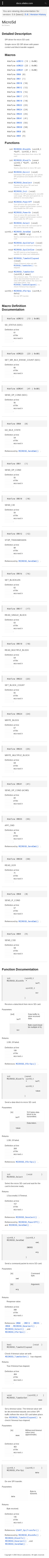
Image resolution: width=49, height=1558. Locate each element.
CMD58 (19, 127)
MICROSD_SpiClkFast (25, 243)
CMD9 (19, 136)
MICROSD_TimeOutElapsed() (26, 285)
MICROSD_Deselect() (27, 1217)
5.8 (27, 14)
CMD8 (19, 131)
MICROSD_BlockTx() (15, 1538)
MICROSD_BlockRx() (29, 1535)
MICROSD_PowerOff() (30, 1222)
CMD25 (19, 114)
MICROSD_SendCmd (23, 231)
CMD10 (19, 83)
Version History (38, 14)
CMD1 (19, 78)
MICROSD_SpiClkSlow (25, 249)
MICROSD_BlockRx (23, 149)
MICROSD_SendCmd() (29, 451)
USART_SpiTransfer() (28, 1530)
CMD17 (19, 96)
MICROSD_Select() (15, 1329)
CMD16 (19, 92)
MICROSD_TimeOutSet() (24, 265)
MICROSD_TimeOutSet (24, 271)
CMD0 (19, 74)
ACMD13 (20, 61)
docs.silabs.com (24, 3)
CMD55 (19, 122)
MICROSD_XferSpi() (26, 1064)
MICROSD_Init (21, 191)
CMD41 (19, 118)
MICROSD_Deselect (23, 182)
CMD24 (19, 109)
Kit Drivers (6, 25)
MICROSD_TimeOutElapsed (26, 258)
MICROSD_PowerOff (23, 202)
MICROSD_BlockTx (23, 160)
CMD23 (19, 105)
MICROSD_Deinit (22, 172)
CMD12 (19, 87)
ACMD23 (20, 65)
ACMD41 (20, 70)
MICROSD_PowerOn (23, 212)
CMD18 (19, 100)
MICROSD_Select (22, 223)
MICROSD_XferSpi (23, 291)
